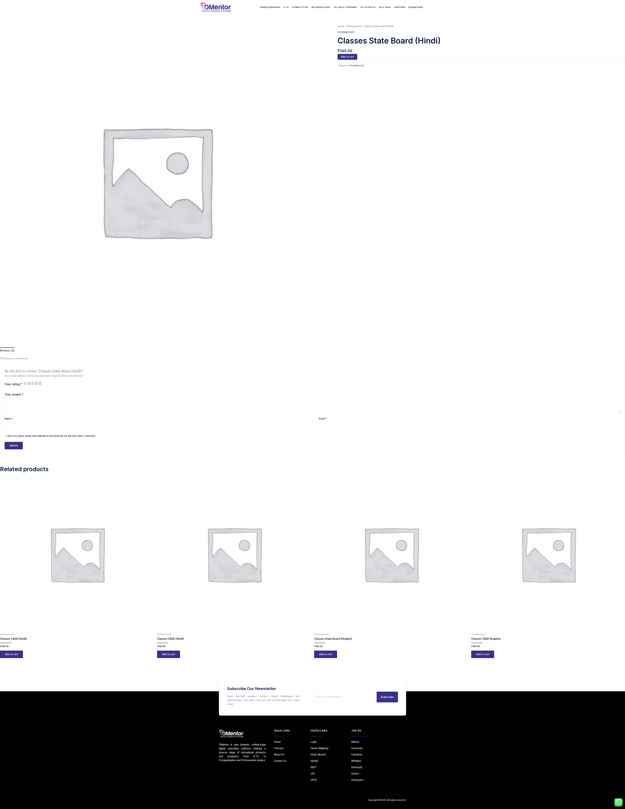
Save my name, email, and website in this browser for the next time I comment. (51, 436)
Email (322, 419)
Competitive (300, 7)
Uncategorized (354, 26)
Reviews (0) (7, 351)
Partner (399, 7)
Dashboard (415, 7)
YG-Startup (368, 7)
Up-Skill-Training (345, 7)
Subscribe (387, 697)
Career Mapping (270, 7)
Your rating (13, 384)
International (321, 7)
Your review (14, 394)
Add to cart (347, 57)
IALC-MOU (385, 7)
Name (9, 419)
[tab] (7, 350)
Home (341, 26)
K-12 (286, 7)
